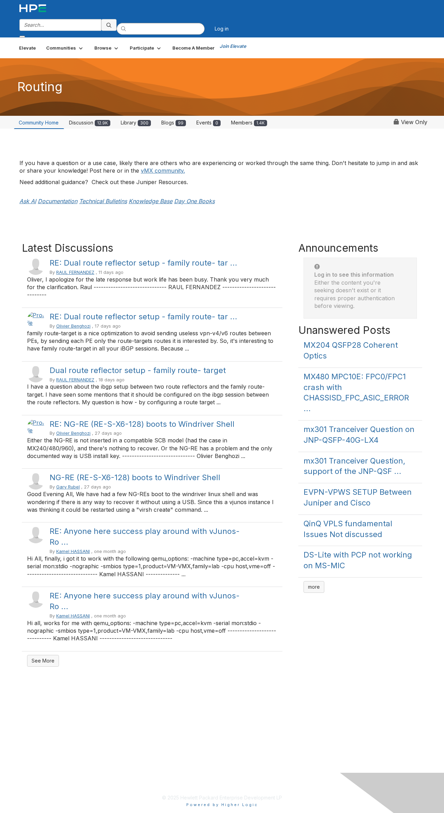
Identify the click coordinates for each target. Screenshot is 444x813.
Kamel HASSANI (73, 551)
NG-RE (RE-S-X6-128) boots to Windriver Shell (135, 477)
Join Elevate (233, 46)
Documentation (57, 201)
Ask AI (27, 201)
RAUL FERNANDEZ (75, 272)
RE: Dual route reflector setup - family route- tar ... (143, 262)
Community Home (39, 123)
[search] (109, 25)
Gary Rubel (68, 487)
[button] (65, 48)
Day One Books (194, 201)
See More (43, 661)
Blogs (172, 123)
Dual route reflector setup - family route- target (138, 370)
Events (207, 123)
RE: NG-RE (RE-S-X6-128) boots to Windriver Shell (142, 424)
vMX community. (163, 170)
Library (134, 123)
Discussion (88, 123)
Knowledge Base (150, 201)
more (314, 587)
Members (248, 123)
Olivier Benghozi (73, 326)
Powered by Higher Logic (222, 804)
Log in (222, 29)
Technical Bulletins (103, 201)
